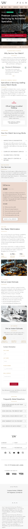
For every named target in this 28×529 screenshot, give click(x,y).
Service (15, 7)
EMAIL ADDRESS (7, 373)
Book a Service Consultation (14, 35)
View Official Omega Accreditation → (14, 122)
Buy (5, 7)
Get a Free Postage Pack (14, 40)
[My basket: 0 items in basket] (26, 2)
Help (21, 7)
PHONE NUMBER (7, 365)
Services (3, 447)
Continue (14, 384)
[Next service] (26, 180)
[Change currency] (23, 2)
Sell (10, 7)
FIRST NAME (6, 350)
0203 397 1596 (17, 465)
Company (4, 442)
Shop (16, 442)
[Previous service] (23, 180)
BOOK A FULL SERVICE (10, 219)
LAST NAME (6, 358)
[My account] (20, 2)
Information (18, 447)
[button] (2, 7)
